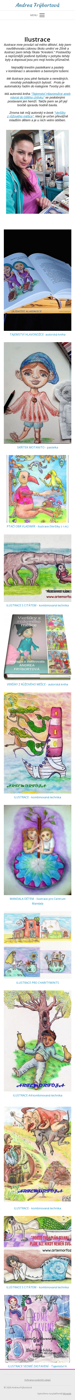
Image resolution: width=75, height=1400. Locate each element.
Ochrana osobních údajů (37, 1379)
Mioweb (67, 1393)
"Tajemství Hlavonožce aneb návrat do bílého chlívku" (40, 95)
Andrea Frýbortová (37, 5)
